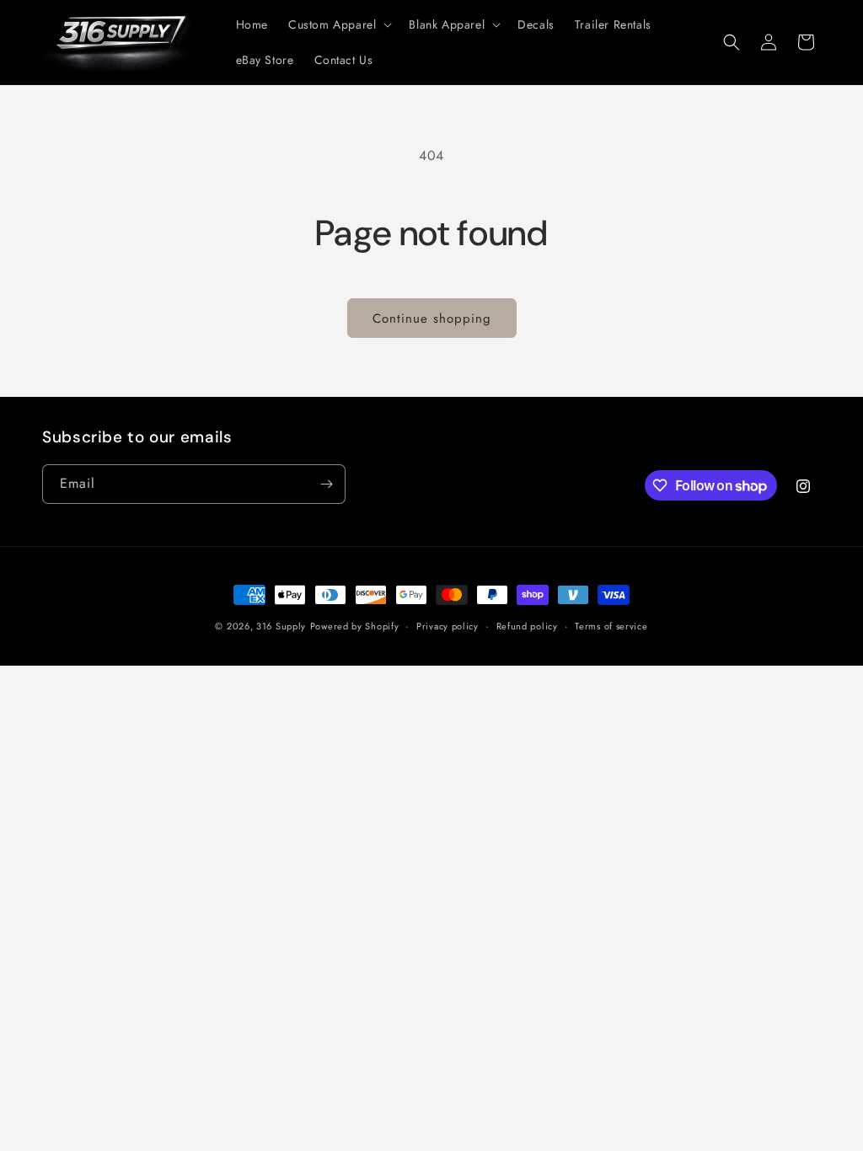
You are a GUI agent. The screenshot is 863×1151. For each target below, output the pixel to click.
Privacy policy (447, 626)
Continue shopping (432, 318)
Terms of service (611, 626)
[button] (338, 24)
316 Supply (281, 626)
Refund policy (527, 626)
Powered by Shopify (354, 626)
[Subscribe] (326, 484)
